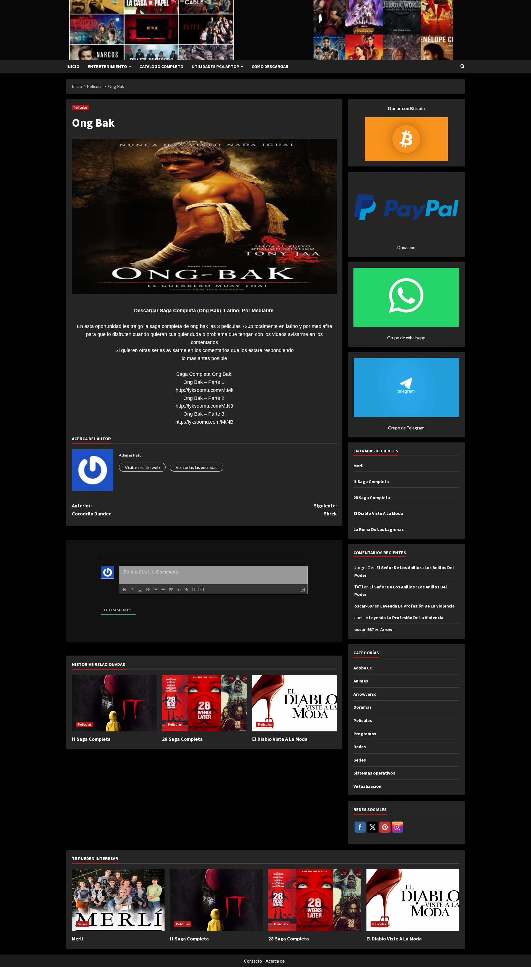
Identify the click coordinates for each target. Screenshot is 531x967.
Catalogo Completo (161, 66)
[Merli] (118, 900)
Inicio (72, 66)
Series (359, 760)
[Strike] (148, 589)
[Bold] (124, 589)
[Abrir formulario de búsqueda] (462, 66)
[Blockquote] (171, 589)
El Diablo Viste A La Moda (280, 739)
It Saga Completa (91, 739)
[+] (201, 589)
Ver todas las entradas (196, 467)
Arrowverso (365, 694)
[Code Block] (179, 589)
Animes (360, 681)
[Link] (186, 589)
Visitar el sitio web (142, 467)
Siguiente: (325, 509)
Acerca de (275, 960)
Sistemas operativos (374, 773)
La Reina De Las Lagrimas (378, 529)
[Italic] (132, 589)
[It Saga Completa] (114, 703)
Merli (358, 465)
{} (194, 589)
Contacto (253, 960)
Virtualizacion (367, 786)
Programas (364, 733)
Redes (359, 746)
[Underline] (140, 589)
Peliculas (80, 107)
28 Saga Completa (182, 739)
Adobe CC (362, 668)
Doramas (362, 707)
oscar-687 (364, 606)
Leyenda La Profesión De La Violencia (417, 606)
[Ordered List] (155, 589)
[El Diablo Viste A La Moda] (294, 703)
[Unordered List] (163, 589)
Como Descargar (270, 66)
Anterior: (91, 509)
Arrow (386, 629)
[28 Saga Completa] (204, 703)
